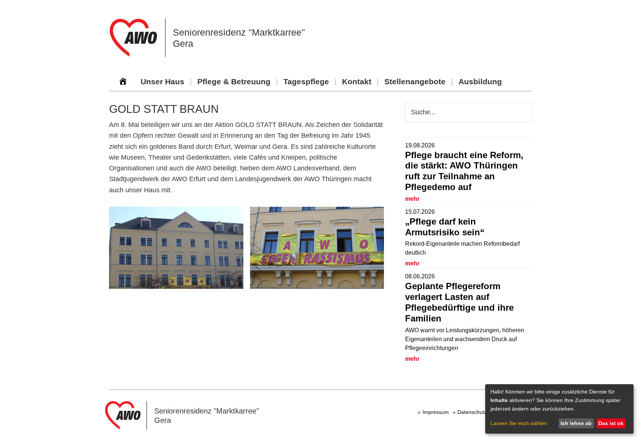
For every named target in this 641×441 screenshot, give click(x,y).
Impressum (436, 412)
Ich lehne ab (576, 423)
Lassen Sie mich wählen (518, 423)
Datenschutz (472, 412)
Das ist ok (611, 423)
